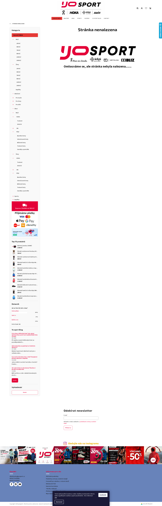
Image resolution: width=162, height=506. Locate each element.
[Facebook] (12, 484)
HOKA (18, 117)
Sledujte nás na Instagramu (83, 443)
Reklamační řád (51, 484)
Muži (17, 39)
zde (56, 498)
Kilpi (17, 132)
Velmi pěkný (15, 311)
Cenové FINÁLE (18, 35)
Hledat (25, 392)
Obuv (16, 109)
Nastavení (59, 502)
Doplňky (18, 90)
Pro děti (18, 105)
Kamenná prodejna (52, 486)
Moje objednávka (51, 494)
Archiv (15, 380)
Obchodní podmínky (52, 476)
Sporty (16, 196)
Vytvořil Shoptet (147, 504)
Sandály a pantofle (23, 149)
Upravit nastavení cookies (46, 504)
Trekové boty (21, 146)
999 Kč (18, 54)
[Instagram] (16, 484)
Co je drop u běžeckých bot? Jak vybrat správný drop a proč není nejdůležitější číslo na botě (25, 335)
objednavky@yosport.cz (17, 476)
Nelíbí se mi (15, 320)
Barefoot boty (21, 136)
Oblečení (17, 94)
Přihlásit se (68, 428)
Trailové (19, 121)
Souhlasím (103, 495)
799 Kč (18, 50)
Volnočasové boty (22, 139)
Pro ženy (18, 101)
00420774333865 (15, 478)
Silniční (19, 124)
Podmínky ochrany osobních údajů (56, 479)
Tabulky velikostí (51, 489)
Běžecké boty (21, 143)
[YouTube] (20, 484)
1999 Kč (18, 60)
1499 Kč (18, 57)
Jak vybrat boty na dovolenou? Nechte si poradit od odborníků (23, 368)
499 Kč (18, 47)
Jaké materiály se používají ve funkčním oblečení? (23, 346)
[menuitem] (56, 18)
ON (17, 128)
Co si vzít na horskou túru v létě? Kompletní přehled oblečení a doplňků (24, 357)
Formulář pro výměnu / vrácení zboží (57, 481)
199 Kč (18, 43)
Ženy (17, 64)
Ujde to (14, 315)
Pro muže (19, 98)
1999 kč (18, 85)
